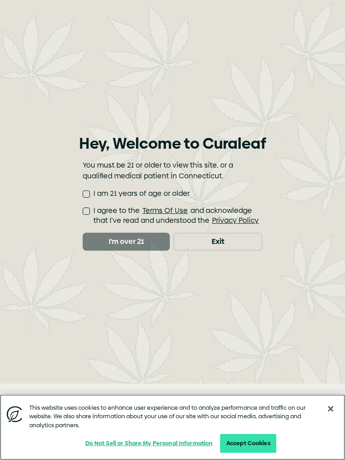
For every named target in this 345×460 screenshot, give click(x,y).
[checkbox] (86, 194)
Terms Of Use (165, 210)
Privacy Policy (235, 220)
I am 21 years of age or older (141, 194)
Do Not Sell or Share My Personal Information (149, 443)
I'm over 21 (126, 241)
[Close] (331, 409)
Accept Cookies (248, 443)
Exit (218, 241)
